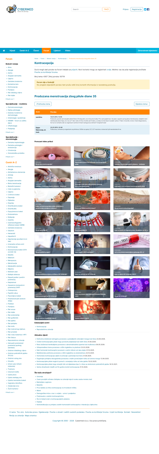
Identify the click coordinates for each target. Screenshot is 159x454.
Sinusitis (11, 361)
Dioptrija (11, 203)
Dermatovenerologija (15, 107)
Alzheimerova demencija (16, 172)
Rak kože (11, 326)
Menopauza (12, 260)
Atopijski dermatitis (14, 76)
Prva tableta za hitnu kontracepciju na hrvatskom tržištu (56, 388)
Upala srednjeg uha (15, 377)
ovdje (109, 70)
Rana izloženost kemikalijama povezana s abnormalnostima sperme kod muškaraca (66, 344)
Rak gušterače (13, 318)
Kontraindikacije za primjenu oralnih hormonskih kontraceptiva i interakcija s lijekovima (67, 404)
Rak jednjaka (12, 323)
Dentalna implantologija (16, 142)
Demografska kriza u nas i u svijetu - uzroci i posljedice (56, 393)
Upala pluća (12, 375)
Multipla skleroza (14, 274)
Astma (10, 73)
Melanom (11, 258)
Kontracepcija (13, 87)
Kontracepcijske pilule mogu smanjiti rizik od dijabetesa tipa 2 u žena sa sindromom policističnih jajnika (73, 364)
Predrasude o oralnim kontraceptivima (50, 396)
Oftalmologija (12, 126)
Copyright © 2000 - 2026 (63, 421)
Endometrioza (13, 214)
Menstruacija (12, 263)
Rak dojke (11, 95)
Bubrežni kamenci (14, 186)
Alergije (10, 70)
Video (67, 50)
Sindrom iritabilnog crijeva (17, 350)
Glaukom (11, 230)
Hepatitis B (12, 236)
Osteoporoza (12, 290)
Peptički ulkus (13, 293)
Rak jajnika (11, 321)
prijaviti (74, 70)
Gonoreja (40, 376)
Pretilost (11, 304)
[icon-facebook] (148, 9)
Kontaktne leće (13, 84)
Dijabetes (11, 200)
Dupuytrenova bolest (15, 211)
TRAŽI (106, 9)
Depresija (11, 197)
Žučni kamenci (13, 389)
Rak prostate (12, 332)
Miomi (39, 390)
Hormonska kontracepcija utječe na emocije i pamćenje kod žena (60, 356)
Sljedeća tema (141, 104)
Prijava (125, 9)
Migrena (11, 269)
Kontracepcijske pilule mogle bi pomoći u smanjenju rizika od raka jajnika (62, 361)
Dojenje (39, 402)
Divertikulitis (12, 209)
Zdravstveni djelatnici (147, 50)
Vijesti (12, 50)
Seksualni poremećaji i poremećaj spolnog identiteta (16, 345)
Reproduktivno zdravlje (16, 340)
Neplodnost (12, 282)
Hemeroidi (11, 233)
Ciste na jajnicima (14, 189)
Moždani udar (13, 272)
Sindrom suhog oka (15, 358)
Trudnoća (11, 369)
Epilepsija (11, 217)
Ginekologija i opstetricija (16, 118)
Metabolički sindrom (15, 266)
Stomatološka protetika (16, 153)
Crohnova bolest (13, 194)
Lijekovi (57, 50)
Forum (46, 50)
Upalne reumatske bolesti (17, 380)
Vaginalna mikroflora (15, 383)
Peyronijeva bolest (14, 296)
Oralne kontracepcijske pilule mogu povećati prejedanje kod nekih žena (62, 342)
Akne (9, 67)
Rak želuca (12, 337)
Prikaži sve (9, 99)
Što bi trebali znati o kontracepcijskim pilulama (53, 399)
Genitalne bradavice (15, 81)
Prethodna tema (43, 104)
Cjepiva (10, 78)
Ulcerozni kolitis (13, 372)
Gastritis (11, 220)
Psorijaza (11, 90)
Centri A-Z (24, 50)
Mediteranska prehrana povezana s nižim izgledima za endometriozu (61, 353)
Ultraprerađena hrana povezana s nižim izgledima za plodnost (59, 347)
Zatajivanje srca (13, 386)
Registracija (137, 9)
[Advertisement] (79, 32)
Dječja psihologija (14, 110)
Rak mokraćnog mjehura (16, 329)
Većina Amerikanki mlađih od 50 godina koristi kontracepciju (58, 367)
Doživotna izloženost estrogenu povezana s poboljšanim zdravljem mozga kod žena (66, 339)
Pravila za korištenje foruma (46, 72)
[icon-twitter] (145, 9)
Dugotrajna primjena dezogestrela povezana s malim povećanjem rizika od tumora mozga (68, 358)
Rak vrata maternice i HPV (17, 335)
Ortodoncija (12, 150)
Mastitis (10, 255)
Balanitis (40, 385)
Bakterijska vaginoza (44, 382)
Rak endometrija (13, 315)
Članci (36, 50)
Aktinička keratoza (14, 166)
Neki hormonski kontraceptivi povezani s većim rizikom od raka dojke (61, 350)
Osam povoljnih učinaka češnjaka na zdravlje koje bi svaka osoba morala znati (64, 379)
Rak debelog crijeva (15, 92)
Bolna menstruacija (14, 183)
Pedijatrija (11, 128)
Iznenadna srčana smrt (16, 244)
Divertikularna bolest (15, 206)
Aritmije (10, 175)
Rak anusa (11, 309)
